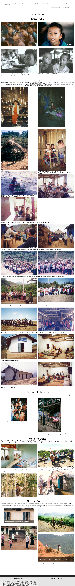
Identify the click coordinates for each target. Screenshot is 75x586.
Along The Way (58, 3)
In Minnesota (17, 3)
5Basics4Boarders (50, 3)
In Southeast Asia (24, 3)
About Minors (66, 3)
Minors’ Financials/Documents (55, 7)
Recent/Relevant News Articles (35, 3)
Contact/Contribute (66, 7)
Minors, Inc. (7, 4)
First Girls (44, 3)
